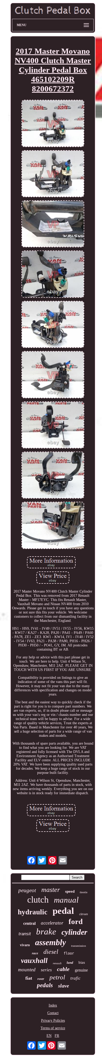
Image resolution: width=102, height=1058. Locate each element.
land (70, 963)
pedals (45, 985)
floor (69, 953)
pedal (63, 911)
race (35, 953)
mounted (27, 969)
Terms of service (53, 1028)
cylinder (74, 932)
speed (70, 891)
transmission (78, 945)
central (29, 923)
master (50, 889)
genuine (81, 970)
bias (81, 962)
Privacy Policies (53, 1020)
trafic (75, 978)
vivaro (25, 945)
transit (25, 933)
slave (63, 986)
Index (53, 1005)
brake (46, 931)
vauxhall (34, 960)
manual (66, 899)
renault (57, 963)
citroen (83, 914)
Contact (53, 1013)
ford (76, 921)
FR (57, 1036)
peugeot (27, 890)
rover (40, 979)
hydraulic (32, 912)
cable (63, 969)
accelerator (52, 923)
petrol (57, 977)
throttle (83, 892)
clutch (38, 899)
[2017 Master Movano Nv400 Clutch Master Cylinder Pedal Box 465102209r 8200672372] (53, 124)
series (46, 969)
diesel (50, 951)
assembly (50, 942)
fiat (28, 978)
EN (49, 1036)
